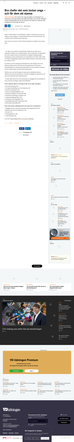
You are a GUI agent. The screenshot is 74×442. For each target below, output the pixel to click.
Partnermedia (11, 432)
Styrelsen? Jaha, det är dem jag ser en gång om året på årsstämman (60, 88)
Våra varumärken (16, 437)
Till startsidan (37, 266)
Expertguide (50, 2)
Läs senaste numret (64, 418)
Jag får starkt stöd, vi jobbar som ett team (60, 81)
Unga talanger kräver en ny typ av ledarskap (22, 119)
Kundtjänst (22, 437)
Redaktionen (5, 432)
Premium (41, 2)
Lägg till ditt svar (54, 90)
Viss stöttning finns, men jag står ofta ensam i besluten (60, 84)
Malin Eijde (5, 420)
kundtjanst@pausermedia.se (13, 425)
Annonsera (17, 432)
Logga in (32, 371)
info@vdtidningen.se (12, 426)
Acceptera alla (45, 438)
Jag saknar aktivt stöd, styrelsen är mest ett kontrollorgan (60, 78)
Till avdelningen (67, 300)
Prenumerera (35, 2)
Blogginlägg (55, 2)
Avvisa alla (37, 438)
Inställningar (29, 438)
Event (45, 2)
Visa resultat (60, 99)
